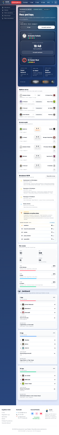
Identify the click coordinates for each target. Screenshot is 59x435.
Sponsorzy (4, 416)
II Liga (37, 2)
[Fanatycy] (54, 114)
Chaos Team (28, 383)
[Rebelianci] (23, 308)
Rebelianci (28, 308)
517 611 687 (21, 414)
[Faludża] (54, 129)
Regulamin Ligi (5, 414)
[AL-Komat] (54, 108)
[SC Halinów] (54, 166)
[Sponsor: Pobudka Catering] (40, 82)
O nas (3, 412)
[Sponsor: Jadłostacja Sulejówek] (30, 82)
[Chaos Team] (54, 102)
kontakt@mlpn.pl (22, 412)
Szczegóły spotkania (46, 27)
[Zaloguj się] (52, 2)
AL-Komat (27, 375)
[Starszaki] (23, 312)
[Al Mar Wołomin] (21, 114)
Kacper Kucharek (25, 389)
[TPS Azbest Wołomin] (54, 147)
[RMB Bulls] (21, 156)
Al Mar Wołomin (29, 304)
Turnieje (25, 2)
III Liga (43, 2)
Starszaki (27, 312)
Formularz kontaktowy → (37, 418)
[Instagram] (36, 413)
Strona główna (16, 2)
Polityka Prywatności (7, 421)
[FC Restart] (21, 108)
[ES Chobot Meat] (24, 60)
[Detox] (23, 344)
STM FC (27, 348)
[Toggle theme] (55, 2)
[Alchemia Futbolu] (24, 36)
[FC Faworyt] (21, 102)
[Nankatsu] (21, 129)
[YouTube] (41, 413)
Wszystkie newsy (51, 176)
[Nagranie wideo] (54, 141)
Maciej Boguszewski (25, 353)
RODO (3, 418)
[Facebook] (32, 413)
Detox (26, 344)
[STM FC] (23, 348)
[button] (37, 96)
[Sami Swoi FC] (54, 156)
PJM (21, 355)
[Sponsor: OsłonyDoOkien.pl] (49, 82)
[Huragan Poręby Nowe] (54, 137)
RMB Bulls (27, 379)
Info (48, 2)
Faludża (27, 340)
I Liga (31, 2)
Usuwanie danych (6, 423)
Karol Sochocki (24, 317)
